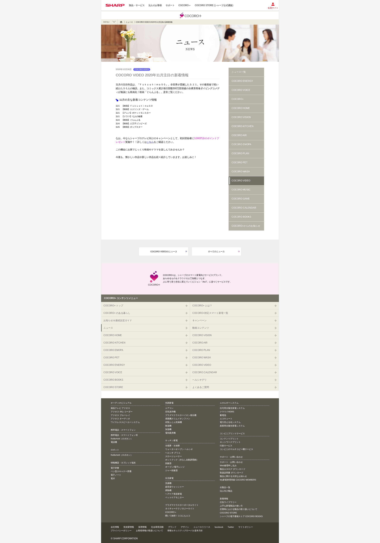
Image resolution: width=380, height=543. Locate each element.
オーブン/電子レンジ (175, 467)
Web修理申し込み (228, 465)
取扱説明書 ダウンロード (231, 472)
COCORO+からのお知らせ (246, 226)
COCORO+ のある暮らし (116, 313)
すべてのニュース (216, 251)
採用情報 (142, 527)
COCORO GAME (241, 198)
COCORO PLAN (240, 153)
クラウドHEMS (227, 411)
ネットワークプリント (230, 442)
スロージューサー (173, 456)
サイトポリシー (245, 527)
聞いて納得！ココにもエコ (177, 515)
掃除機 (168, 490)
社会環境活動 (157, 527)
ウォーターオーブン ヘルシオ (179, 449)
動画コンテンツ (200, 328)
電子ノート (116, 475)
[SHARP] (115, 5)
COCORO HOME (241, 108)
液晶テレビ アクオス (120, 408)
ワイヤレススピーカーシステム (125, 422)
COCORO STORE (113, 387)
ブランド (172, 527)
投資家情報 (129, 527)
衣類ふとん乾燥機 (173, 422)
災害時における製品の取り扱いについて (238, 509)
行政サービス (226, 445)
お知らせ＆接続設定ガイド (117, 320)
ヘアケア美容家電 (173, 494)
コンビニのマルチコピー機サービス (236, 449)
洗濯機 (168, 483)
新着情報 (224, 498)
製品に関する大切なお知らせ (233, 476)
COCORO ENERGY (242, 81)
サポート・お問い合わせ (231, 462)
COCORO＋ (171, 512)
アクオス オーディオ (120, 418)
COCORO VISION (241, 117)
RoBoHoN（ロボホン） (122, 438)
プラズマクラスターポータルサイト (181, 505)
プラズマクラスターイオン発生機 (180, 415)
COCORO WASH (241, 171)
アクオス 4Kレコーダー (122, 411)
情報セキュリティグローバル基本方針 (185, 530)
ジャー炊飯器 (171, 470)
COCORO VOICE (241, 90)
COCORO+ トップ (113, 305)
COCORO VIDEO (241, 180)
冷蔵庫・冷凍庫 (172, 445)
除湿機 (168, 426)
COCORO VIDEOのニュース (163, 251)
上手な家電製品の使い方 (231, 506)
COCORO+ (238, 99)
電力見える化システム (230, 422)
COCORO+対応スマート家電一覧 (210, 313)
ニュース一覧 (239, 72)
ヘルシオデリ (199, 380)
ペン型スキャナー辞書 (121, 471)
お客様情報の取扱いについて (149, 530)
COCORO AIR (239, 135)
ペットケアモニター (174, 497)
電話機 (114, 442)
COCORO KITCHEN (243, 126)
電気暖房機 (170, 433)
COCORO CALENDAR (244, 207)
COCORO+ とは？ (202, 305)
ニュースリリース (202, 527)
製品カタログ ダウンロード (232, 469)
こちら (150, 142)
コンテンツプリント (229, 438)
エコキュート (226, 418)
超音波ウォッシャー (174, 487)
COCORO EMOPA (241, 144)
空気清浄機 (170, 411)
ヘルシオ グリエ (172, 453)
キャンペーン (199, 320)
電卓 (113, 478)
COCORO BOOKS (241, 217)
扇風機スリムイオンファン (177, 418)
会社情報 (115, 527)
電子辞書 (115, 468)
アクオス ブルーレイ (120, 415)
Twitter (231, 527)
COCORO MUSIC (241, 189)
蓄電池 (223, 415)
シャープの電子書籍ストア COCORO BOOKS (241, 516)
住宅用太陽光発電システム (232, 408)
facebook (219, 527)
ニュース (129, 22)
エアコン (169, 408)
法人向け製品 (226, 491)
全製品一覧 (225, 487)
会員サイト (273, 8)
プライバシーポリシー (121, 530)
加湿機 (168, 429)
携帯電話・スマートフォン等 (124, 435)
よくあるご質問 (200, 387)
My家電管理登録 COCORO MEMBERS (238, 480)
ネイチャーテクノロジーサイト (179, 508)
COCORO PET (240, 162)
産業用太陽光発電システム (232, 426)
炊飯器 (168, 463)
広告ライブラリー (228, 502)
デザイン (185, 527)
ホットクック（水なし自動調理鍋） (181, 460)
